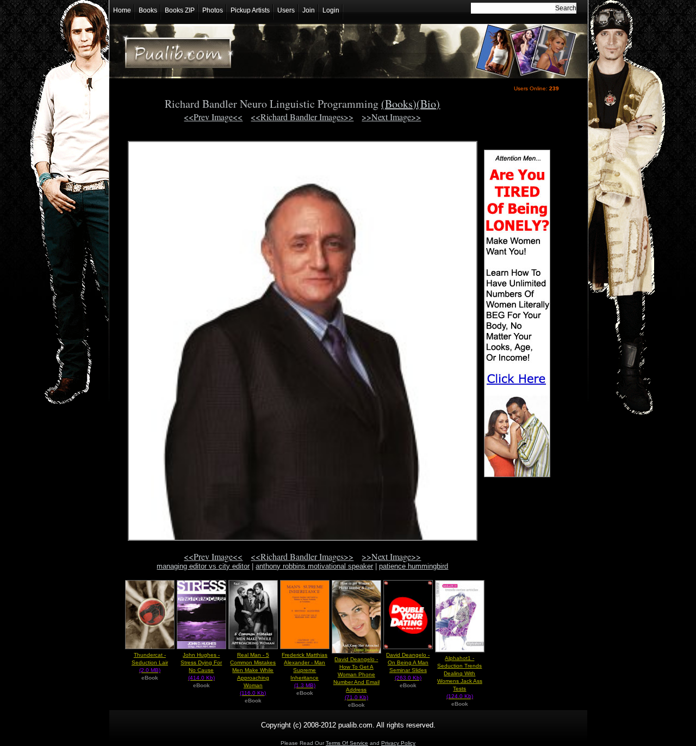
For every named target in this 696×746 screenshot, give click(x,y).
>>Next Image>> (391, 116)
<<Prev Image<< (213, 116)
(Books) (399, 103)
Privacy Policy (398, 743)
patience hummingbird (413, 566)
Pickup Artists (250, 10)
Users (286, 10)
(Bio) (428, 103)
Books (148, 10)
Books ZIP (180, 10)
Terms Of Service (347, 743)
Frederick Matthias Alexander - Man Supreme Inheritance (304, 670)
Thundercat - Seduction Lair (150, 662)
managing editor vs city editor (203, 566)
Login (330, 10)
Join (308, 10)
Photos (212, 10)
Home (122, 10)
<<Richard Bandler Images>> (302, 116)
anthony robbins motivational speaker (314, 566)
